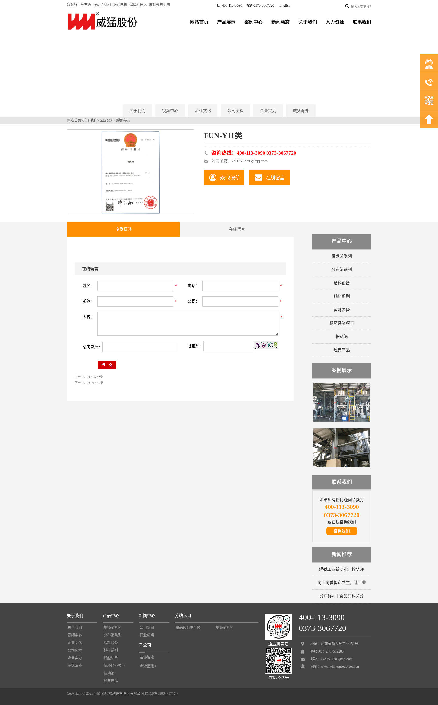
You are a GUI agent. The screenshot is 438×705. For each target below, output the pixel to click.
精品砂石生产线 (188, 627)
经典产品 (342, 350)
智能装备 (342, 310)
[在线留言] (269, 177)
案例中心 (253, 22)
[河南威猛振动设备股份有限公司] (102, 29)
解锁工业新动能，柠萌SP (341, 569)
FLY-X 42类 (95, 377)
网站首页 (199, 22)
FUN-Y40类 (95, 383)
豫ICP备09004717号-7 (161, 693)
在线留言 (237, 229)
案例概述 (124, 229)
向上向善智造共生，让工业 (341, 582)
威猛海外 (301, 111)
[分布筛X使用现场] (341, 420)
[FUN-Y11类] (130, 213)
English (284, 5)
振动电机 (120, 5)
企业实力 (268, 111)
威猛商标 (123, 120)
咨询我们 (342, 531)
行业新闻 (147, 635)
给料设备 (342, 283)
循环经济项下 (342, 323)
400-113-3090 (232, 5)
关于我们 (308, 22)
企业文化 (203, 111)
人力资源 (335, 22)
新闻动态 (280, 22)
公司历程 (235, 111)
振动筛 (342, 336)
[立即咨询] (224, 177)
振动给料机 (102, 5)
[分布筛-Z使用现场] (341, 466)
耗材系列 (342, 296)
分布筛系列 (342, 269)
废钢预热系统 (159, 5)
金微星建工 (148, 666)
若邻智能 (147, 657)
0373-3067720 (263, 5)
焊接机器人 (138, 5)
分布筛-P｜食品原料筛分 (342, 596)
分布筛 (86, 5)
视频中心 (170, 111)
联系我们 (362, 22)
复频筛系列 (342, 256)
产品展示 (226, 22)
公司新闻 (147, 627)
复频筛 (72, 5)
